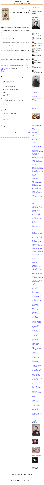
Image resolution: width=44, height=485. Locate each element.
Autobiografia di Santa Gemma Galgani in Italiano (36, 369)
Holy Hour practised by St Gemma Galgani (36, 368)
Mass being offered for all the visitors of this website (37, 233)
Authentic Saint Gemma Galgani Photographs (36, 380)
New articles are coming (34, 264)
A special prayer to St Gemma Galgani (35, 230)
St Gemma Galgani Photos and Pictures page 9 (36, 146)
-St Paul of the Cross (34, 107)
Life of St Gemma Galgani (36, 61)
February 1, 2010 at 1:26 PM (6, 82)
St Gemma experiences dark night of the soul (36, 342)
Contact (31, 5)
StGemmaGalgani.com (36, 16)
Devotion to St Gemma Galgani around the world (36, 321)
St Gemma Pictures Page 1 (34, 90)
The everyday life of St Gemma (35, 197)
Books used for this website (34, 391)
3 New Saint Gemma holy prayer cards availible (36, 348)
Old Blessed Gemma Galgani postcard (35, 292)
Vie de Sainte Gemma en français (35, 309)
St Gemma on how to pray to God (35, 334)
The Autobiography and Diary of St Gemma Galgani (37, 192)
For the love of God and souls (34, 312)
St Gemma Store (4, 5)
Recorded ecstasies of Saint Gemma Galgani (36, 375)
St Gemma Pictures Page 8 (34, 96)
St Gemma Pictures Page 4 (34, 93)
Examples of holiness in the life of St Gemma (36, 299)
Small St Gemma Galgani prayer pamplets (36, 316)
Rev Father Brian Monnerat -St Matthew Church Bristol (37, 272)
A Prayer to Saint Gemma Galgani (35, 303)
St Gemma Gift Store (36, 17)
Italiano (7, 5)
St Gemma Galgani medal (34, 335)
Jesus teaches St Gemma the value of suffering (36, 382)
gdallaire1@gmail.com (35, 100)
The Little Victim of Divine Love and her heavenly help (37, 218)
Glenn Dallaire (4, 109)
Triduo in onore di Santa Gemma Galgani (36, 138)
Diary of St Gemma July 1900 (35, 379)
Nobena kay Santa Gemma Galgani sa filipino (36, 331)
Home (1, 5)
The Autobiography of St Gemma (36, 5)
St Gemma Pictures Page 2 (34, 91)
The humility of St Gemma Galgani (35, 401)
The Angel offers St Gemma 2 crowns (35, 327)
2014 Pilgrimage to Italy (34, 175)
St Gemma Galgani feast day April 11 (35, 191)
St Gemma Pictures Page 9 (34, 97)
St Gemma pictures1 (34, 383)
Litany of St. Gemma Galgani (34, 154)
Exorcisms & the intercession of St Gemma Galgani (37, 338)
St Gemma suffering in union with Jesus (35, 346)
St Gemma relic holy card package (35, 285)
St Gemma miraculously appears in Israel (36, 206)
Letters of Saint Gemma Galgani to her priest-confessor (37, 167)
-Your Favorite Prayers (34, 109)
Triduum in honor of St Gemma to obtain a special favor (37, 387)
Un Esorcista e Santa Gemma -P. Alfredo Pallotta (36, 336)
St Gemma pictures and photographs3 (35, 355)
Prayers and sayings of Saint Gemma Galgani (36, 410)
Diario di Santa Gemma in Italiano (35, 287)
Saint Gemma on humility (34, 360)
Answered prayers (33, 390)
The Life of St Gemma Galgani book (12, 5)
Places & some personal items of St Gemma (36, 270)
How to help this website (34, 364)
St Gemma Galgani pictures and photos (35, 397)
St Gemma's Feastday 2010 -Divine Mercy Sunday (36, 293)
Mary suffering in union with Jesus (35, 352)
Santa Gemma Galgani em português (35, 150)
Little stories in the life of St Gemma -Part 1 (36, 301)
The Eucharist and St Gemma (34, 403)
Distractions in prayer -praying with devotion (36, 315)
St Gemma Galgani (22, 1)
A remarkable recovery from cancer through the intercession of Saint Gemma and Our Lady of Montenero (36, 189)
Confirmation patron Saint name (35, 344)
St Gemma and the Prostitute (34, 329)
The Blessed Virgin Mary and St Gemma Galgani (36, 392)
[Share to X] (2, 71)
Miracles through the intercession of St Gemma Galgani (37, 394)
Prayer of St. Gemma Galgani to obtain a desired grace (37, 413)
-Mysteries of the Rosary (34, 108)
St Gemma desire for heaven (34, 366)
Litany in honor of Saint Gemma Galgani (36, 143)
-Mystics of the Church (34, 105)
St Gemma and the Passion (34, 371)
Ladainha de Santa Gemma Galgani (35, 149)
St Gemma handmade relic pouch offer (35, 244)
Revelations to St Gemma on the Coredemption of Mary (37, 269)
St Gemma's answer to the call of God (35, 325)
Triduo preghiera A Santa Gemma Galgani (36, 226)
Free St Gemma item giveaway (35, 235)
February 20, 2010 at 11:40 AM (7, 95)
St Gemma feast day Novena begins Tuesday (36, 349)
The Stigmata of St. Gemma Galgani (35, 408)
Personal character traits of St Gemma (35, 388)
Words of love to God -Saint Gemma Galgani (36, 373)
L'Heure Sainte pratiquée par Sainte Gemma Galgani (37, 196)
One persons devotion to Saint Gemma (35, 222)
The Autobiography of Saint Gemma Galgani (36, 377)
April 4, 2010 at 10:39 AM (6, 119)
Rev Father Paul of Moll (34, 356)
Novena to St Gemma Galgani (36, 37)
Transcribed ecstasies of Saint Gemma (35, 357)
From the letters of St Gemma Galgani (35, 414)
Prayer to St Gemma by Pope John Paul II (36, 296)
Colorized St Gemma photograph (35, 326)
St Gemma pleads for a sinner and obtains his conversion (37, 395)
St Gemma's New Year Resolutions (35, 243)
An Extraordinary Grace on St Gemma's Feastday (36, 333)
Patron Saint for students (34, 194)
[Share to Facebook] (3, 71)
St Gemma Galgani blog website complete (36, 318)
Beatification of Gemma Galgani (35, 361)
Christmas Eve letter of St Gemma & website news (36, 213)
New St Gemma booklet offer (34, 239)
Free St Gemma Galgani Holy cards (35, 400)
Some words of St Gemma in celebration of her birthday (37, 207)
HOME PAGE (22, 484)
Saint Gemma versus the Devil (35, 409)
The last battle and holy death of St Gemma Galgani (37, 172)
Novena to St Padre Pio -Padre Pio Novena (37, 33)
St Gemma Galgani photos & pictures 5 (35, 324)
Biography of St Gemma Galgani (20, 5)
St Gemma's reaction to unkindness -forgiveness (36, 300)
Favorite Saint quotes (34, 288)
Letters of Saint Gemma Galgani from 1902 (36, 353)
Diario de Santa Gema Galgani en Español (36, 339)
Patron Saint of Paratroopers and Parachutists (36, 195)
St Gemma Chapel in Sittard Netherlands (35, 317)
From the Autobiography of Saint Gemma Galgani (36, 412)
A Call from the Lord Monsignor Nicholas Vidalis (36, 322)
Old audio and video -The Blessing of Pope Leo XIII (37, 279)
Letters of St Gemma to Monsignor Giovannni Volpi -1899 (37, 171)
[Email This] (1, 71)
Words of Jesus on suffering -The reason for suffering (37, 248)
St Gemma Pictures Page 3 (34, 92)
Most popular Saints (34, 211)
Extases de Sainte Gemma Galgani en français (36, 289)
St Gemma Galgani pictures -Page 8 (35, 160)
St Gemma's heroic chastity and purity (35, 343)
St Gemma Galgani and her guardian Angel (36, 405)
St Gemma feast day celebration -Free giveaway (36, 205)
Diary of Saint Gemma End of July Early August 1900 (37, 378)
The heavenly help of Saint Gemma (35, 219)
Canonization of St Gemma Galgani (35, 399)
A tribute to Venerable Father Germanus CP (36, 406)
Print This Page (28, 5)
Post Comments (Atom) (6, 133)
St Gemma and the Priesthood (34, 330)
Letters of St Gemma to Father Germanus (36, 370)
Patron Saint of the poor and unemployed (35, 305)
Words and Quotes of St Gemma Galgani (36, 404)
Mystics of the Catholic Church (35, 304)
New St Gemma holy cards (34, 265)
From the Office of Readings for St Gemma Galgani (36, 187)
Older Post (29, 132)
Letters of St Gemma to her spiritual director (36, 351)
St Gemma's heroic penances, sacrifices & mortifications (37, 236)
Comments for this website (34, 396)
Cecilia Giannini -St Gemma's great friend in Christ (37, 295)
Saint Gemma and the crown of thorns (35, 374)
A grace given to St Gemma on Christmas (36, 214)
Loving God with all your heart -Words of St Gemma (37, 311)
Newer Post (2, 132)
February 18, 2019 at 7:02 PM (6, 129)
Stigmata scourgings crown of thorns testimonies (36, 365)
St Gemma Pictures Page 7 (34, 95)
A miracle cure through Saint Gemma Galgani (36, 268)
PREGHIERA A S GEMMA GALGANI (37, 49)
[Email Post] (1, 70)
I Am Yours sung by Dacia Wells (35, 320)
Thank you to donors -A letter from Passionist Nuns (37, 280)
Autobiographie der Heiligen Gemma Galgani (36, 358)
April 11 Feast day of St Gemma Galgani (36, 147)
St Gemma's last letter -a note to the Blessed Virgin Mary (37, 277)
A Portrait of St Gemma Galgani (35, 240)
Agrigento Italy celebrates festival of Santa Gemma (36, 340)
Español (25, 5)
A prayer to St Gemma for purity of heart (36, 266)
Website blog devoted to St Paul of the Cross (36, 313)
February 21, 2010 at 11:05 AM (7, 104)
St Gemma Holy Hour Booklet (35, 190)
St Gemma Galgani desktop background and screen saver (37, 161)
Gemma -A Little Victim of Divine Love (35, 217)
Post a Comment (2, 131)
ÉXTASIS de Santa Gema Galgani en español (36, 347)
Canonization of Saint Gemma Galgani (35, 362)
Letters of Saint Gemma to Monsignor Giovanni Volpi (37, 165)
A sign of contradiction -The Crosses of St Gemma (36, 259)
